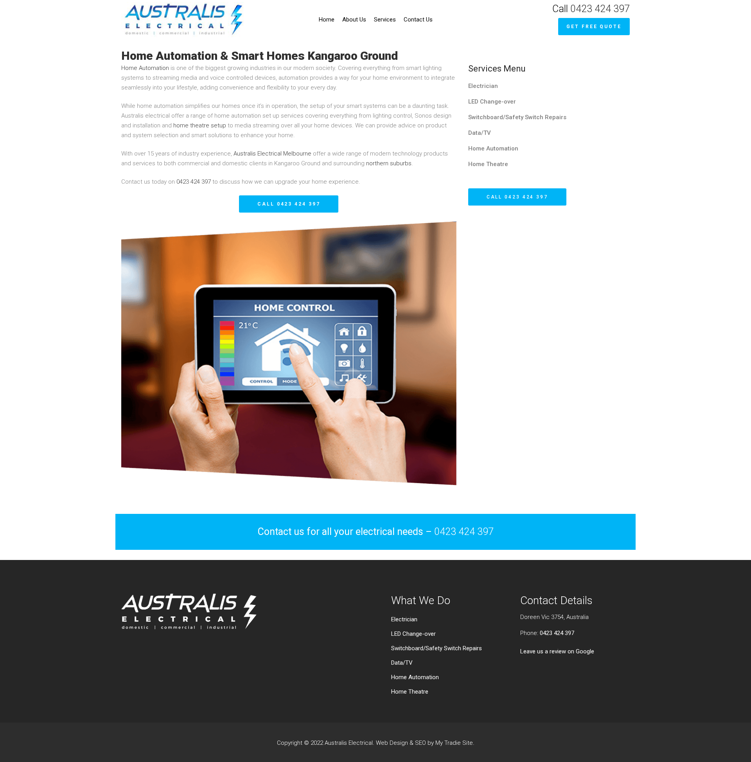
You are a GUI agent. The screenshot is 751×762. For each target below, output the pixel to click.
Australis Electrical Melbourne (272, 153)
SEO (420, 742)
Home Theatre (488, 164)
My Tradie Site (454, 742)
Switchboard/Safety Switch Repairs (517, 117)
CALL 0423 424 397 (288, 204)
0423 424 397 (600, 8)
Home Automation (146, 68)
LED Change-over (492, 101)
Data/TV (479, 132)
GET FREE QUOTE (594, 26)
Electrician (483, 85)
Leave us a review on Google (557, 651)
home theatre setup (199, 125)
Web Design (392, 742)
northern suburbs (388, 163)
